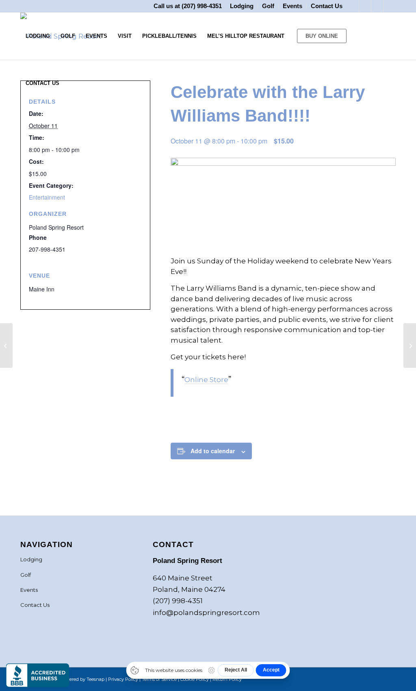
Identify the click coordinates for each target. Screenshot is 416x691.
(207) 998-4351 (202, 5)
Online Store (206, 380)
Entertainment (47, 197)
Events (29, 590)
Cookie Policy (194, 679)
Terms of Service (159, 679)
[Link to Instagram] (365, 6)
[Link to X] (377, 6)
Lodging (31, 559)
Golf (25, 574)
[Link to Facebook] (353, 6)
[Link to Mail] (390, 6)
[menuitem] (242, 6)
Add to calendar (213, 451)
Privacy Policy (123, 679)
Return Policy (227, 679)
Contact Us (35, 605)
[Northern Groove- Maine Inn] (6, 345)
